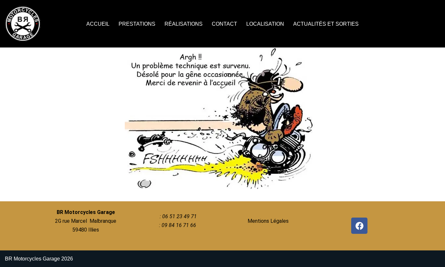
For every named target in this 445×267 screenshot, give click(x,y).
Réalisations (184, 24)
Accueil (97, 24)
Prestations (137, 24)
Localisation (265, 24)
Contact (224, 24)
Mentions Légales (268, 221)
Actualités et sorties (326, 24)
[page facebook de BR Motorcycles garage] (359, 226)
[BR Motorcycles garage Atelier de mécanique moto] (24, 24)
